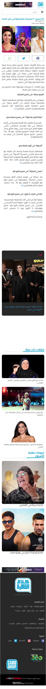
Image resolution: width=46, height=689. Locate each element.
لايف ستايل (30, 610)
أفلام (23, 610)
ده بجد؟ (17, 610)
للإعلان (18, 623)
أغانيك (26, 606)
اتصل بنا (11, 623)
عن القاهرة (33, 623)
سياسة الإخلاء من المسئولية (34, 627)
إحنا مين (25, 623)
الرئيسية (41, 623)
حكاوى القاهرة (39, 606)
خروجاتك (19, 606)
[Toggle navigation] (42, 12)
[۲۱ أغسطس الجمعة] (23, 482)
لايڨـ (31, 606)
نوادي (13, 606)
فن (37, 610)
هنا (15, 108)
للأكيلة (42, 610)
